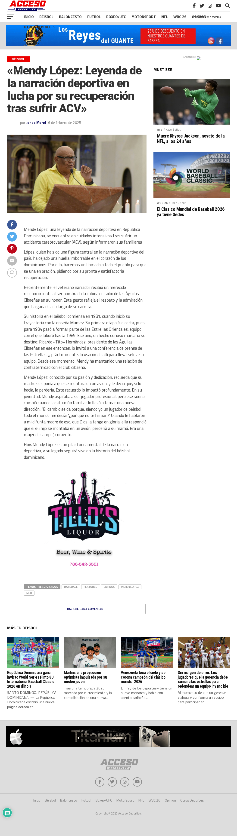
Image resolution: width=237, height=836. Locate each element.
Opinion (170, 800)
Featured (90, 586)
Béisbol (46, 16)
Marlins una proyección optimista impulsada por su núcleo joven (85, 677)
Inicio (29, 16)
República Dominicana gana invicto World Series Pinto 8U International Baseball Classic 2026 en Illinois (30, 679)
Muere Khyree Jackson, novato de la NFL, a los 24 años (191, 138)
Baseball (71, 586)
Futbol (94, 16)
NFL (164, 16)
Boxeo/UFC (116, 16)
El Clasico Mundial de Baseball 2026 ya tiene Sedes (191, 212)
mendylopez (130, 586)
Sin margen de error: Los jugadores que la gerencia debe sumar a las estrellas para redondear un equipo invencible (203, 679)
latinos (109, 586)
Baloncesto (70, 16)
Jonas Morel (36, 122)
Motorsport (143, 16)
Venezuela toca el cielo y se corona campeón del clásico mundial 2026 (143, 677)
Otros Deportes (39, 27)
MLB (29, 593)
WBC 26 (162, 203)
